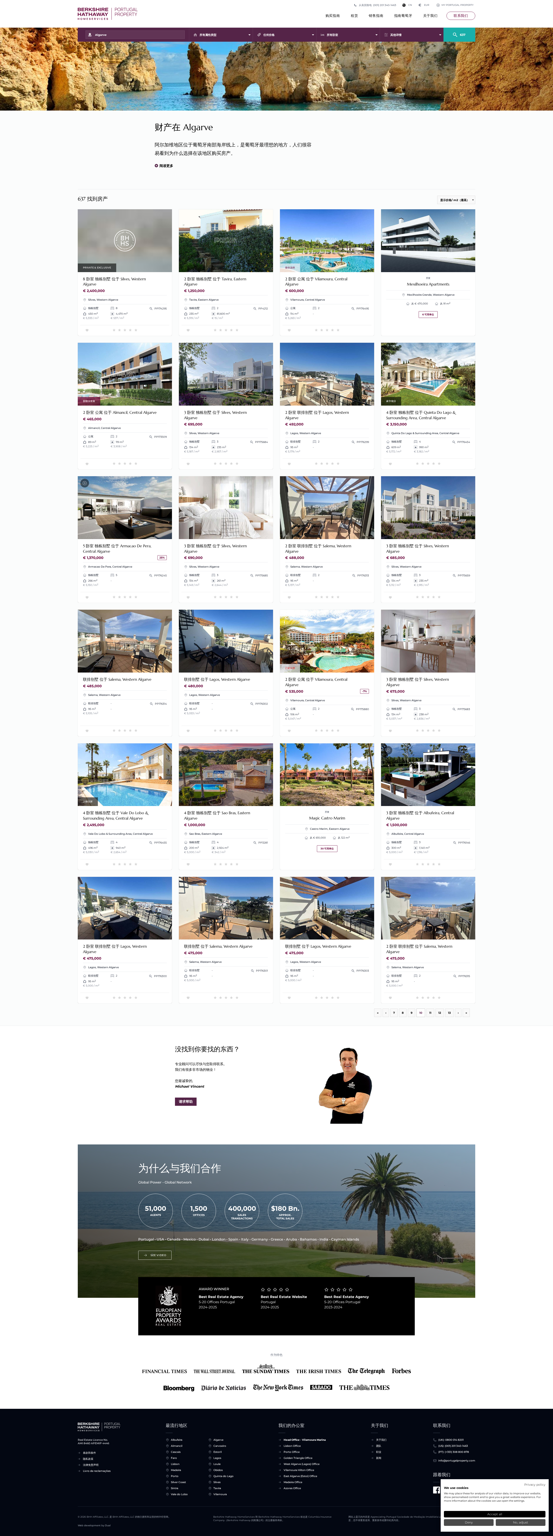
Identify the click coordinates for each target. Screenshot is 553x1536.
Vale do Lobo (179, 1494)
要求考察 (125, 240)
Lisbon (175, 1464)
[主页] (108, 14)
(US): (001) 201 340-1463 (453, 1445)
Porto (174, 1476)
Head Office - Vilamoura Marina (305, 1439)
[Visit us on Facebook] (436, 1490)
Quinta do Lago (223, 1476)
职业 (378, 1451)
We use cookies (456, 1488)
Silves (217, 1482)
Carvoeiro (219, 1445)
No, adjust (520, 1522)
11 (430, 1012)
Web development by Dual (94, 1525)
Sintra (174, 1488)
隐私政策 (88, 1458)
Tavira (217, 1488)
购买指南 (333, 16)
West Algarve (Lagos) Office (301, 1464)
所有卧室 (332, 34)
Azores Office (292, 1488)
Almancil (176, 1445)
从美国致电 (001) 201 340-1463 (377, 5)
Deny (469, 1522)
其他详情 (396, 34)
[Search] (459, 33)
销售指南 (376, 16)
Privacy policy (534, 1484)
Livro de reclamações (97, 1471)
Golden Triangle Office (298, 1458)
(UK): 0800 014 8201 (451, 1439)
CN (410, 5)
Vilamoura (220, 1494)
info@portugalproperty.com (456, 1460)
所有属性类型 (208, 34)
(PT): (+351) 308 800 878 (453, 1451)
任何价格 (269, 34)
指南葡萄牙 (403, 16)
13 (449, 1012)
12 (439, 1012)
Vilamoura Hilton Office (299, 1470)
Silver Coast (178, 1482)
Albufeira (176, 1439)
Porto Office (292, 1451)
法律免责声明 (91, 1464)
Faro (174, 1458)
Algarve (218, 1439)
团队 (378, 1445)
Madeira (176, 1470)
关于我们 (430, 16)
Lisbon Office (292, 1445)
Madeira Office (293, 1482)
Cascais (176, 1451)
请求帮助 (186, 1102)
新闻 (378, 1458)
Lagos (217, 1458)
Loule (217, 1464)
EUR (423, 5)
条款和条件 (89, 1452)
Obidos (218, 1470)
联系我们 (461, 16)
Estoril (217, 1451)
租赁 (354, 16)
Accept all (494, 1514)
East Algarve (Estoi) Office (300, 1476)
